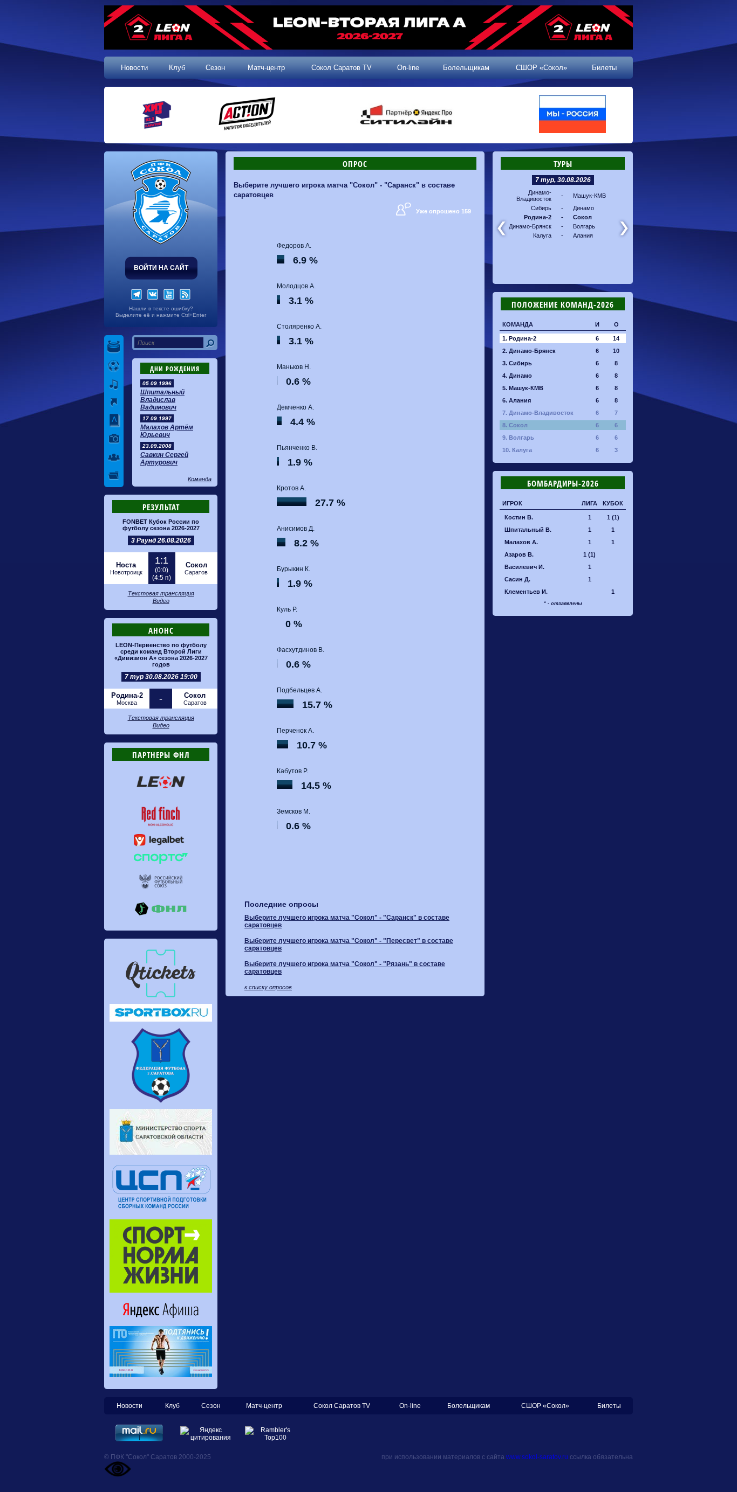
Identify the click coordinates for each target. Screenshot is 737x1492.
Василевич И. (524, 567)
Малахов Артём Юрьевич (166, 431)
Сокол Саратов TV (341, 68)
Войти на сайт (161, 268)
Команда (199, 479)
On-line (408, 68)
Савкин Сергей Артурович (164, 458)
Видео (161, 601)
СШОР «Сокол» (541, 68)
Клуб (177, 68)
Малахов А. (521, 542)
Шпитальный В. (527, 529)
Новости (134, 68)
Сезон (215, 68)
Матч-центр (266, 68)
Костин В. (518, 517)
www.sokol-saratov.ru (537, 1457)
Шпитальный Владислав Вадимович (162, 399)
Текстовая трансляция (161, 593)
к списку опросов (268, 987)
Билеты (604, 68)
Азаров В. (519, 554)
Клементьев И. (526, 591)
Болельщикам (466, 68)
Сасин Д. (517, 579)
